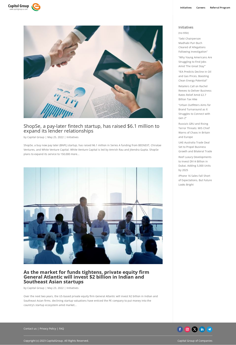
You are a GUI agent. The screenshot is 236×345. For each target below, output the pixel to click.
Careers (200, 7)
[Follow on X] (195, 329)
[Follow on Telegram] (209, 329)
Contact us (30, 328)
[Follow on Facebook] (180, 329)
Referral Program (220, 7)
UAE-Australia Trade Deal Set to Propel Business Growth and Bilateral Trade (195, 147)
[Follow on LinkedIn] (202, 329)
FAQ (61, 328)
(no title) (183, 33)
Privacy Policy (48, 328)
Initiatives (186, 7)
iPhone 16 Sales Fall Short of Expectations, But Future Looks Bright (195, 180)
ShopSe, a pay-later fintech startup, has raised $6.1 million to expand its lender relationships (91, 128)
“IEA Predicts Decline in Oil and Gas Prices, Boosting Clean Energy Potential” (194, 76)
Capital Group (35, 137)
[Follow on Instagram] (187, 329)
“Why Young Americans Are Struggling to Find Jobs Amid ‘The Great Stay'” (195, 62)
